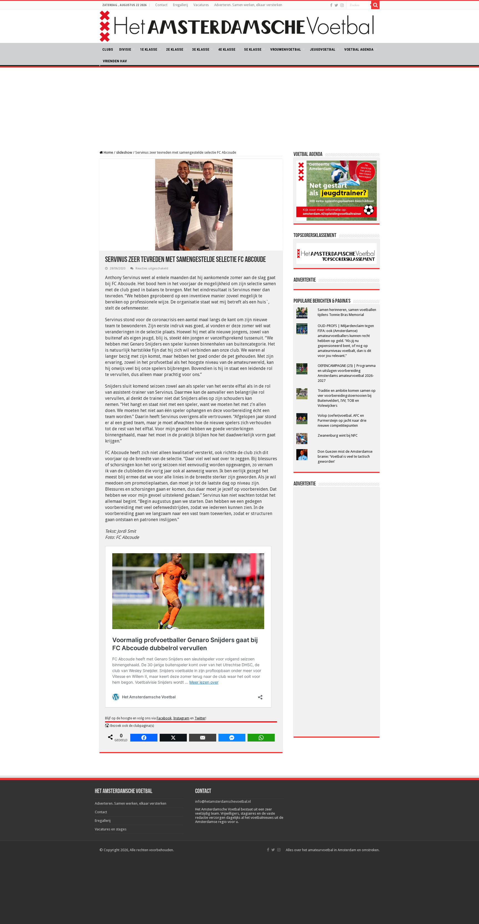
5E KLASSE (252, 49)
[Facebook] (331, 5)
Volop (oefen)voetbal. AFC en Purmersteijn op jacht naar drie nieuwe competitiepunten (342, 420)
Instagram (181, 718)
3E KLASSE (200, 49)
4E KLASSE (226, 49)
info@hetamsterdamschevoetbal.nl (223, 801)
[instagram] (342, 5)
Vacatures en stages (110, 829)
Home (108, 152)
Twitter (200, 718)
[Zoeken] (375, 5)
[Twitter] (336, 5)
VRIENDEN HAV (115, 61)
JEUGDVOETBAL (322, 49)
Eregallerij (180, 5)
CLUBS (107, 49)
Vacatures (201, 5)
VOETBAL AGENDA (358, 49)
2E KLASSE (174, 49)
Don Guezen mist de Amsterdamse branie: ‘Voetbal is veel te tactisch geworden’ (345, 456)
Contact (161, 5)
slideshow (124, 152)
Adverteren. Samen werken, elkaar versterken (248, 5)
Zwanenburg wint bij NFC (338, 435)
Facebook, (164, 718)
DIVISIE (125, 49)
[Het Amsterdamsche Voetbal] (239, 26)
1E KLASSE (148, 49)
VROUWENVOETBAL (285, 49)
